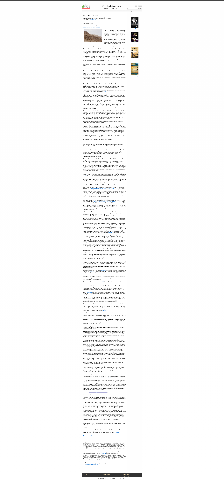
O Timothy (130, 11)
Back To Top (85, 469)
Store (93, 11)
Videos (107, 11)
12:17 (104, 377)
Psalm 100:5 (103, 270)
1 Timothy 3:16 (120, 377)
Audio (111, 11)
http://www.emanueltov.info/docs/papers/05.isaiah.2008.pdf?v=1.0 (103, 188)
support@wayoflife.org (127, 476)
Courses (97, 11)
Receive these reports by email (88, 435)
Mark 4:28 (98, 377)
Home (84, 11)
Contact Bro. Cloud (87, 476)
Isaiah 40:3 (105, 91)
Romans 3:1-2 (92, 271)
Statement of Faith (107, 474)
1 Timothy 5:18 (103, 453)
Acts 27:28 (108, 377)
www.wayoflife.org (86, 436)
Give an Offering (107, 476)
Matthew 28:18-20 (100, 281)
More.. (135, 11)
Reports (88, 11)
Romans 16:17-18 (104, 322)
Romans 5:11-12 (113, 377)
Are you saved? (126, 474)
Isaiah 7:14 (85, 175)
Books (102, 11)
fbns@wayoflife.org (92, 19)
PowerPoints (116, 11)
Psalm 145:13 (110, 232)
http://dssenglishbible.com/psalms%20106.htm (91, 27)
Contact (85, 474)
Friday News (123, 11)
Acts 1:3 (117, 432)
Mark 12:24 (105, 310)
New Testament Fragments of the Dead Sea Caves (98, 392)
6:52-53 (101, 377)
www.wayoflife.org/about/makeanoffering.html (90, 464)
